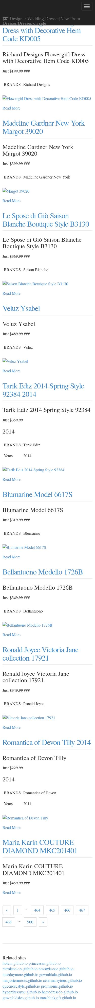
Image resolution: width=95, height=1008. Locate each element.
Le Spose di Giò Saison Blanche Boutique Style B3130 (46, 219)
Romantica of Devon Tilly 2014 (47, 742)
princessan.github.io (45, 963)
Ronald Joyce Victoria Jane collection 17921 (40, 653)
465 (52, 910)
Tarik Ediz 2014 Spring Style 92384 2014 (43, 389)
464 (37, 910)
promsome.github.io (57, 986)
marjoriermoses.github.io (22, 980)
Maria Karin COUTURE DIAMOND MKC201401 (40, 846)
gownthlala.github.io (55, 974)
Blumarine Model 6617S (37, 494)
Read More (12, 108)
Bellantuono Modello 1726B (43, 571)
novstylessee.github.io (56, 968)
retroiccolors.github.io (20, 968)
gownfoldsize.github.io (21, 997)
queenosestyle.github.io (21, 986)
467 (82, 910)
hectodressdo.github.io (60, 991)
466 (67, 910)
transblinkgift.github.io (58, 997)
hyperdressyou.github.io (22, 991)
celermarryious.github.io (62, 980)
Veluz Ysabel (21, 308)
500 (30, 921)
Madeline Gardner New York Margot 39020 (44, 127)
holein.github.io (15, 963)
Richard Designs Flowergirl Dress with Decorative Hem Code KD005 (42, 30)
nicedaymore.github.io (20, 974)
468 (9, 921)
